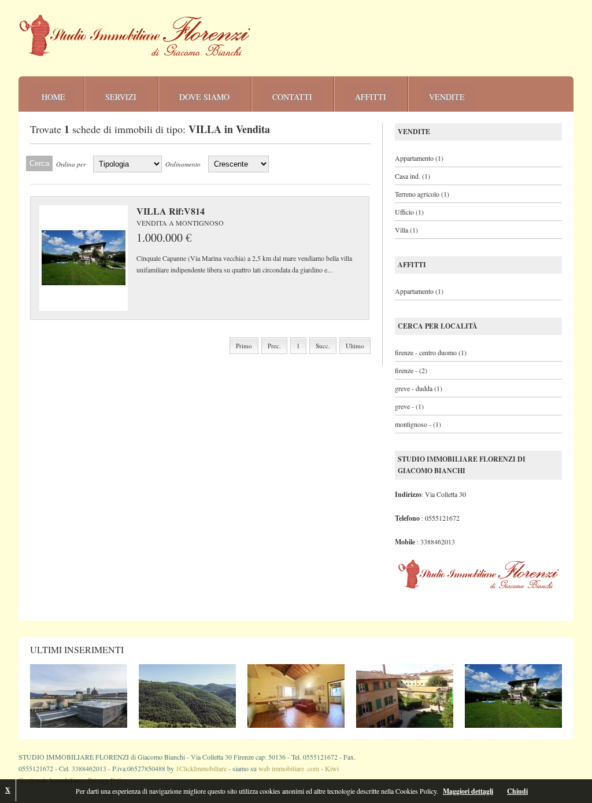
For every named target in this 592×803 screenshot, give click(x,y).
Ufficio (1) (409, 211)
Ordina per (71, 164)
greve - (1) (409, 406)
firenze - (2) (411, 370)
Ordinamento (183, 164)
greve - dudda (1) (418, 388)
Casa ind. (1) (412, 176)
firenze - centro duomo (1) (431, 352)
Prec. (274, 345)
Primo (244, 345)
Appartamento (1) (419, 158)
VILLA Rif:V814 (170, 211)
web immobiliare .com (288, 768)
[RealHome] (134, 35)
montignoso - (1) (418, 424)
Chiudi (517, 791)
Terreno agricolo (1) (422, 193)
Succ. (323, 345)
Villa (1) (406, 229)
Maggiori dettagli (468, 791)
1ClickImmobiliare (201, 768)
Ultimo (355, 345)
